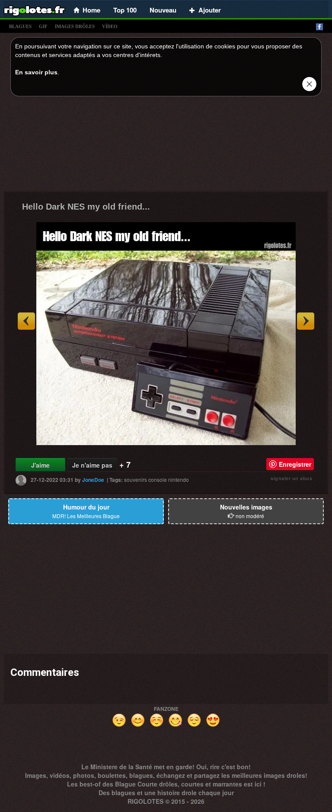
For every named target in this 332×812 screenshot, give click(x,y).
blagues (20, 26)
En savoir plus (36, 72)
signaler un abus (291, 478)
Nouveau (163, 10)
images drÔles (75, 26)
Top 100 (125, 10)
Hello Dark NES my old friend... (86, 206)
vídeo (110, 26)
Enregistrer (295, 464)
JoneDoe (93, 480)
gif (43, 26)
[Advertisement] (166, 146)
